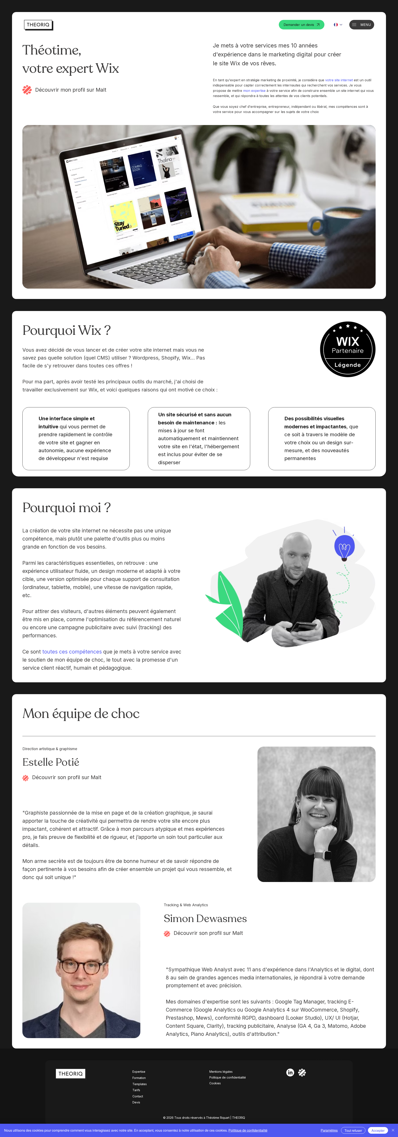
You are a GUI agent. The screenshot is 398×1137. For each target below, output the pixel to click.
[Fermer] (393, 1130)
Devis (136, 1102)
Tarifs (136, 1090)
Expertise (138, 1071)
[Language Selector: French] (338, 24)
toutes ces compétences (72, 652)
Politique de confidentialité (227, 1077)
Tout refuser (353, 1130)
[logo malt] (302, 1072)
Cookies (215, 1083)
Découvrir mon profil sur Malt (70, 90)
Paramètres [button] (329, 1130)
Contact (137, 1096)
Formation (139, 1078)
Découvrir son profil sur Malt (66, 777)
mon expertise (254, 91)
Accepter (378, 1130)
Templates (139, 1084)
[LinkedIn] (290, 1072)
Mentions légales (221, 1071)
